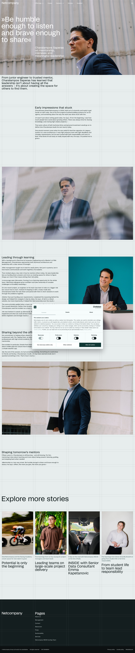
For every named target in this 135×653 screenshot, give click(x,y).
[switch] (58, 338)
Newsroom (38, 626)
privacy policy (87, 329)
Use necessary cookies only (45, 344)
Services (37, 636)
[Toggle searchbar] (132, 3)
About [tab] (91, 312)
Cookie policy (120, 649)
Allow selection (67, 344)
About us (38, 616)
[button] (39, 3)
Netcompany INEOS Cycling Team (45, 640)
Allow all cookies (90, 344)
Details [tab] (67, 312)
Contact (37, 623)
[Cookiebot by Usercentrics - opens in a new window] (94, 307)
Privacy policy (111, 649)
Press (37, 630)
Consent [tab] (44, 312)
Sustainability (39, 633)
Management (39, 620)
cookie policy (38, 329)
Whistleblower (129, 649)
